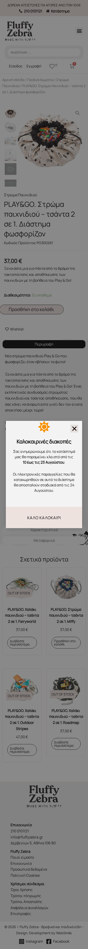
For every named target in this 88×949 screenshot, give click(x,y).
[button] (74, 429)
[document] (44, 474)
